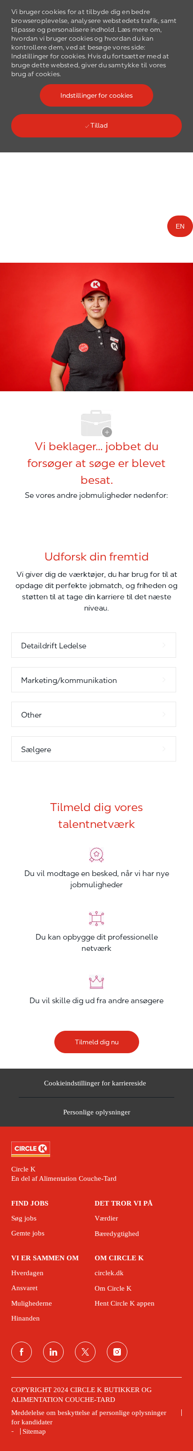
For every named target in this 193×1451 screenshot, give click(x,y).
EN (180, 226)
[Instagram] (117, 1352)
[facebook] (21, 1352)
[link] (96, 1149)
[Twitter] (85, 1352)
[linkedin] (53, 1352)
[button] (97, 95)
